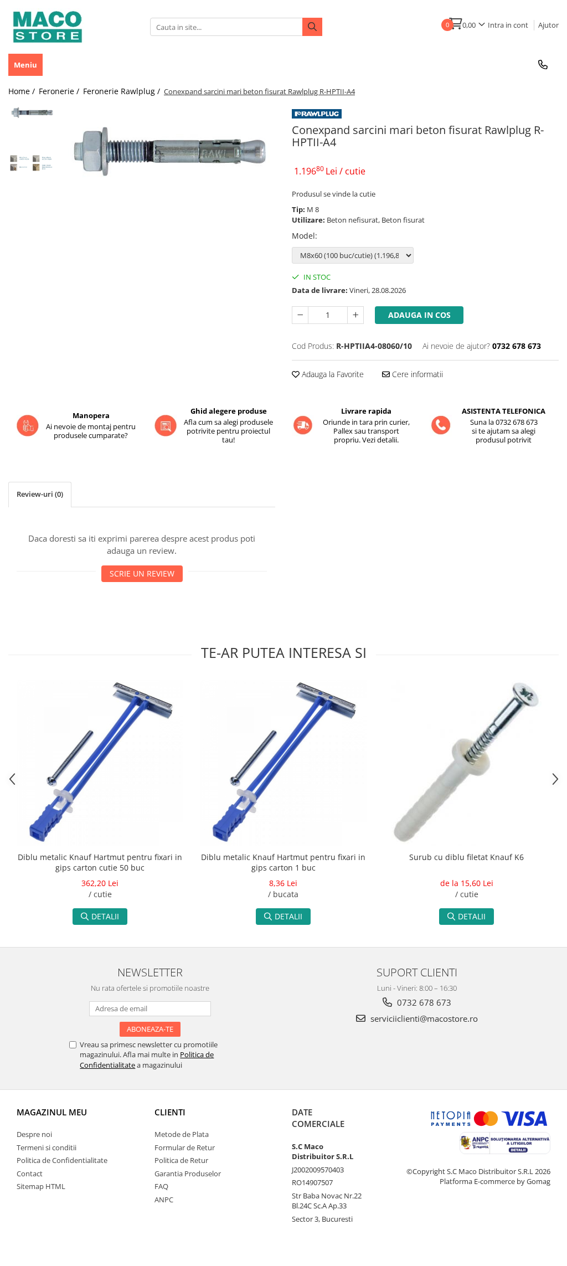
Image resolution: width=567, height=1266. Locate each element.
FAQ (161, 1186)
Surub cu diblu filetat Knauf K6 (466, 857)
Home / (22, 91)
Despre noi (34, 1134)
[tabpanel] (168, 149)
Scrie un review (142, 573)
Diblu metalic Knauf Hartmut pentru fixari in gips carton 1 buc (283, 862)
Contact (30, 1173)
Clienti (169, 1112)
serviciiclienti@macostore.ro (423, 1018)
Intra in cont (508, 25)
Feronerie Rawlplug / (122, 91)
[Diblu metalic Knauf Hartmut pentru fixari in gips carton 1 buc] (283, 763)
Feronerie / (60, 91)
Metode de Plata (181, 1134)
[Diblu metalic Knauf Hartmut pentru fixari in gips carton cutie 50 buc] (100, 763)
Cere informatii (416, 374)
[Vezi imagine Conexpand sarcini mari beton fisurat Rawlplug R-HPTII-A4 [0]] (32, 112)
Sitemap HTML (41, 1186)
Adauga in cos (419, 315)
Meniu (25, 65)
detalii (105, 916)
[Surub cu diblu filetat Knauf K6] (467, 763)
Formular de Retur (184, 1147)
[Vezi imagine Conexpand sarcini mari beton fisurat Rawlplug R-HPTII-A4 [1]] (32, 162)
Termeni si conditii (46, 1147)
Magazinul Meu (52, 1112)
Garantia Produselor (187, 1173)
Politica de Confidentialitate (62, 1160)
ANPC (163, 1200)
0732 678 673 (423, 1002)
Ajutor (548, 25)
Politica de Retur (181, 1160)
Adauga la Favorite (332, 374)
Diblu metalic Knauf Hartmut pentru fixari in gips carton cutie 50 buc (100, 862)
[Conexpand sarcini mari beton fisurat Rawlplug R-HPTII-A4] (168, 149)
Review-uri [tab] (40, 494)
